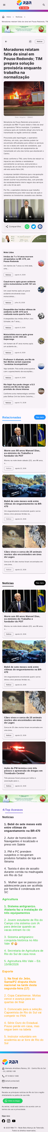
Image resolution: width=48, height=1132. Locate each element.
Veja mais (40, 417)
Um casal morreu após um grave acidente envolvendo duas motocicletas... (17, 293)
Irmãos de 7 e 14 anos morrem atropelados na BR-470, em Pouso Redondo (18, 258)
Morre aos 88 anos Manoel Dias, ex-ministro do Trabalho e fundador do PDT (22, 453)
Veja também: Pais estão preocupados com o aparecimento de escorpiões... (19, 370)
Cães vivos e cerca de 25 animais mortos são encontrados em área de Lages (23, 554)
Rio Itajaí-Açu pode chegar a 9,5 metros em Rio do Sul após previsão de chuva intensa (19, 386)
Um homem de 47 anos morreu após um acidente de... (18, 345)
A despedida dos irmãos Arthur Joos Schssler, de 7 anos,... (18, 320)
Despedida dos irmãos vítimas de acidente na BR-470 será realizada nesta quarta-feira (20, 311)
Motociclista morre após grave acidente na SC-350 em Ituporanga (18, 336)
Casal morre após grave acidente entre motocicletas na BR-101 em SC (20, 283)
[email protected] (12, 1081)
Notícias (19, 17)
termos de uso (8, 1109)
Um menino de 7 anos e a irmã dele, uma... (18, 267)
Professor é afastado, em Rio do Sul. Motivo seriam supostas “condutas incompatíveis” (19, 361)
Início (9, 17)
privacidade (20, 1109)
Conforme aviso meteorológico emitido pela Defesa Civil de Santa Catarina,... (19, 395)
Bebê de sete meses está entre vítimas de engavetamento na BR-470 (23, 504)
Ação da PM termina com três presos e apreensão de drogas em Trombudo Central (23, 771)
